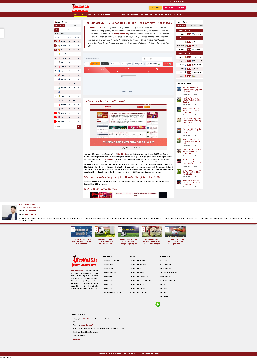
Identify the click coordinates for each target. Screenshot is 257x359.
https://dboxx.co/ (30, 214)
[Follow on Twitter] (171, 1)
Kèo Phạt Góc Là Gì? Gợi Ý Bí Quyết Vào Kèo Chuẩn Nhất (192, 141)
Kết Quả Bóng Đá (118, 14)
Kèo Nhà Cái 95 (79, 14)
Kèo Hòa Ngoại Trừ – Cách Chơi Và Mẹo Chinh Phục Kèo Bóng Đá (192, 172)
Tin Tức (180, 14)
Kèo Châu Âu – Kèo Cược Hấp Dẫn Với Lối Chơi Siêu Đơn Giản (192, 100)
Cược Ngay (155, 7)
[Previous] (70, 238)
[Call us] (174, 1)
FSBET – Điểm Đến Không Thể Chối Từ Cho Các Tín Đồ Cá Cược (192, 182)
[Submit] (79, 127)
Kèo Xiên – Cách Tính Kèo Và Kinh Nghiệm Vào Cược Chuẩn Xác (192, 131)
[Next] (186, 238)
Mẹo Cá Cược (170, 14)
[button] (2, 33)
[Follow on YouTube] (180, 1)
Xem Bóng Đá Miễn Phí (174, 7)
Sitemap (76, 339)
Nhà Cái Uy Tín (93, 14)
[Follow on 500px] (182, 1)
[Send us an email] (172, 1)
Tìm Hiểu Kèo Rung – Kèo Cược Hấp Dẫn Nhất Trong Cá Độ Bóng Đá (192, 120)
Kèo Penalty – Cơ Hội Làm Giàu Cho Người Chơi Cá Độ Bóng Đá (192, 151)
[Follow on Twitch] (184, 1)
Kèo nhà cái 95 (88, 319)
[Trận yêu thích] (86, 64)
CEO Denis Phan (107, 159)
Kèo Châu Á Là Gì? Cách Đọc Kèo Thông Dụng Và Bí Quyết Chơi (192, 90)
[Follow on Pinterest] (176, 1)
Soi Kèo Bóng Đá (156, 14)
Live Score (144, 14)
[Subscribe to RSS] (178, 1)
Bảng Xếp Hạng (132, 14)
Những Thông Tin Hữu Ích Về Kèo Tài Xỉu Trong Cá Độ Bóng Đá (191, 110)
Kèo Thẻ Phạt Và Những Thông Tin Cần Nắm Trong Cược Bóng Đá (192, 162)
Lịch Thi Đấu (105, 14)
